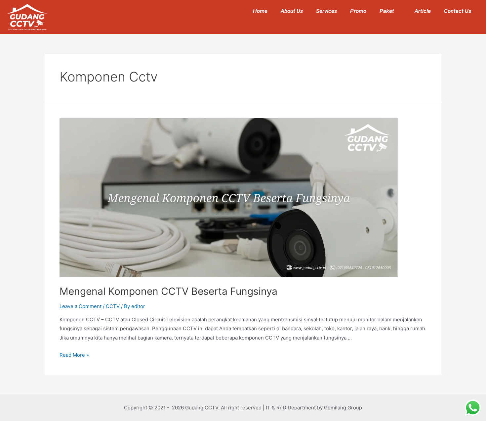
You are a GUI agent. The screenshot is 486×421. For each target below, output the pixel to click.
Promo (358, 11)
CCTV (113, 306)
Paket (387, 11)
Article (423, 11)
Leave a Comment (80, 306)
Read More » (74, 355)
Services (326, 11)
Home (260, 11)
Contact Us (457, 11)
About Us (292, 11)
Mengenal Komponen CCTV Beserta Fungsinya (168, 291)
